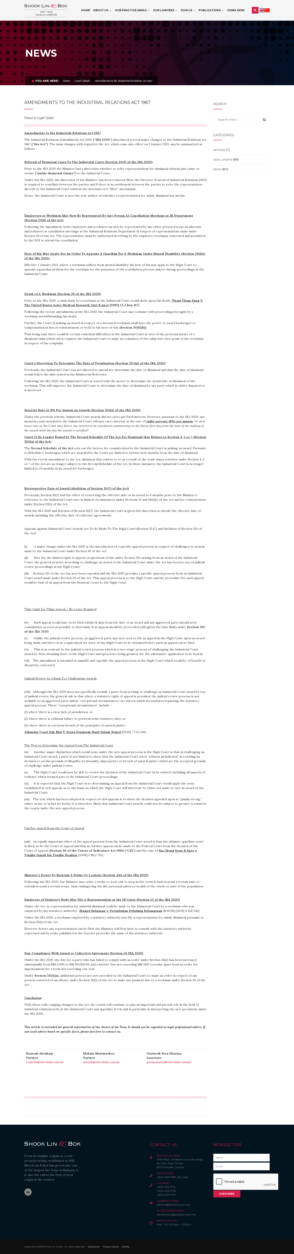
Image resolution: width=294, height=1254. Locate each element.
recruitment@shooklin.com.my (176, 1214)
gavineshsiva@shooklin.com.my (169, 1062)
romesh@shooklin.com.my (45, 1062)
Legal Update (82, 80)
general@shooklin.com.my (173, 1204)
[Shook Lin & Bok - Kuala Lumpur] (45, 10)
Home (66, 80)
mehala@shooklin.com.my (101, 1062)
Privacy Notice (110, 1246)
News (217, 169)
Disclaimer (94, 1246)
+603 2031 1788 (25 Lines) (172, 1177)
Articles (219, 149)
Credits (125, 1246)
